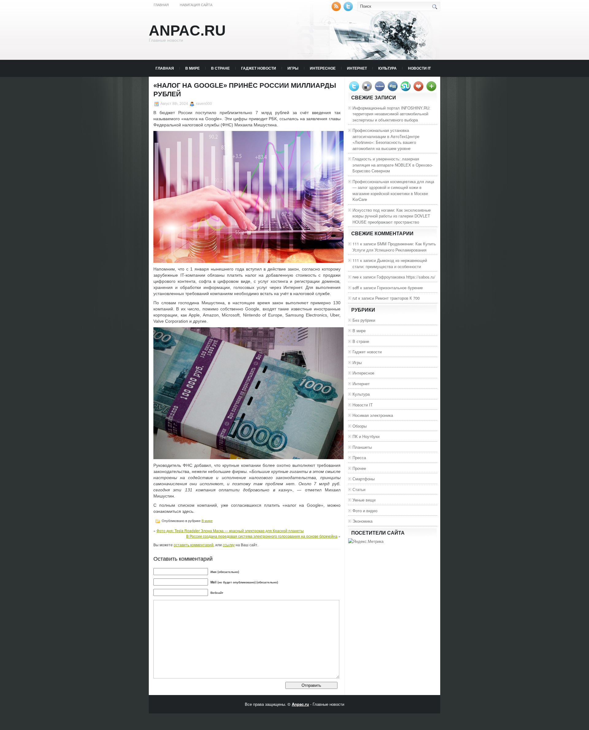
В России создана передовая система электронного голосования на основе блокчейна (261, 536)
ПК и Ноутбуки (365, 436)
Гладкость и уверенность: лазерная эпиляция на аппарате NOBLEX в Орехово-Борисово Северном (392, 165)
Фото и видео (364, 510)
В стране (220, 68)
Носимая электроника (372, 415)
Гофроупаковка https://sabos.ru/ (406, 277)
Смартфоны (363, 479)
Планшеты (362, 447)
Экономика (362, 521)
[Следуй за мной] (348, 9)
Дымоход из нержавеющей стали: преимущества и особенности (389, 263)
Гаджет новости (258, 68)
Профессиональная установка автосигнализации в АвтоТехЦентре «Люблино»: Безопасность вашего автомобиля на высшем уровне (385, 139)
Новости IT (419, 68)
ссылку (229, 544)
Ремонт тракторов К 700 (397, 298)
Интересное (323, 68)
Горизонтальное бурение (400, 287)
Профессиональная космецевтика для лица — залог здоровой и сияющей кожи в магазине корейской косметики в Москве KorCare (393, 190)
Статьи (358, 489)
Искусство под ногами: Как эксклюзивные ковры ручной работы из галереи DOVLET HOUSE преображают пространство (391, 216)
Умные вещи (363, 500)
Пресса (359, 457)
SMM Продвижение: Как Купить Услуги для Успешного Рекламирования (394, 247)
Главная (161, 5)
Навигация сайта (196, 5)
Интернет (357, 68)
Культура (387, 68)
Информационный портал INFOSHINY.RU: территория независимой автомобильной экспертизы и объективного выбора (391, 114)
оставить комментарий (194, 544)
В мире (192, 68)
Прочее (359, 468)
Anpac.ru (187, 30)
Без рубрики (363, 320)
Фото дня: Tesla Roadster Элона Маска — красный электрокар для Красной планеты (230, 530)
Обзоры (359, 426)
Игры (292, 68)
